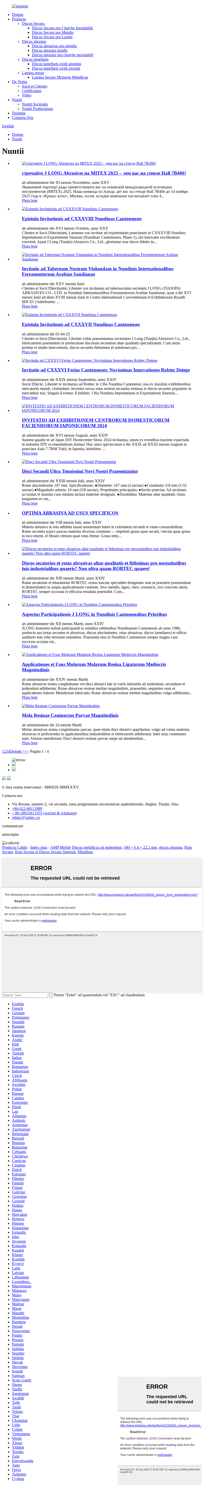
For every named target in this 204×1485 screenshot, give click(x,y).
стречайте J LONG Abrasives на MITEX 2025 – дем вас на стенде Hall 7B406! (104, 173)
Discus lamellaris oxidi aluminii (56, 64)
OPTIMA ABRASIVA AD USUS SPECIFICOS (70, 513)
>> (27, 751)
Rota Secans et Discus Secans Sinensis (45, 852)
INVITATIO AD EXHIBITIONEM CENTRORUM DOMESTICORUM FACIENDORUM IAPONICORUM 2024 (95, 423)
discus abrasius (170, 847)
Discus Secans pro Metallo (53, 32)
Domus (17, 14)
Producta (19, 19)
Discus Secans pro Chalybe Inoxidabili (62, 28)
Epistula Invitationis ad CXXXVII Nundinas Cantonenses (81, 324)
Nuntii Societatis (35, 104)
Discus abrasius (34, 41)
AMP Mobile (60, 847)
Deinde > (17, 751)
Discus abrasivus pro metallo (54, 46)
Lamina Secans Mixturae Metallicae (60, 77)
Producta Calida (14, 847)
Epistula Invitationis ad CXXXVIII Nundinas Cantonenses (82, 218)
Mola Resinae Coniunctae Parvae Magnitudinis (70, 715)
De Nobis (19, 82)
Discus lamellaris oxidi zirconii (56, 68)
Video (26, 95)
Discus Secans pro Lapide (52, 37)
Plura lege (30, 200)
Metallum (85, 852)
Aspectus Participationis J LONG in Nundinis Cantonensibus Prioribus (94, 614)
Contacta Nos (22, 117)
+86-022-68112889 (27, 808)
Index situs (38, 847)
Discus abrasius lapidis (49, 50)
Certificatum (31, 91)
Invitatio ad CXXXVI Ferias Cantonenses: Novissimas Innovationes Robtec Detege (106, 369)
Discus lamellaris (35, 59)
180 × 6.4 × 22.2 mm (140, 847)
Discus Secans (33, 23)
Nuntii (17, 100)
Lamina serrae (33, 73)
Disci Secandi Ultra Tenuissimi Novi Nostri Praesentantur (80, 471)
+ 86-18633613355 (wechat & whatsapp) (44, 813)
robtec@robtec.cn (26, 817)
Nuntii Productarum (37, 108)
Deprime (19, 113)
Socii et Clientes (34, 86)
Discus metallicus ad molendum (97, 847)
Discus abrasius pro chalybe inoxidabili (62, 55)
